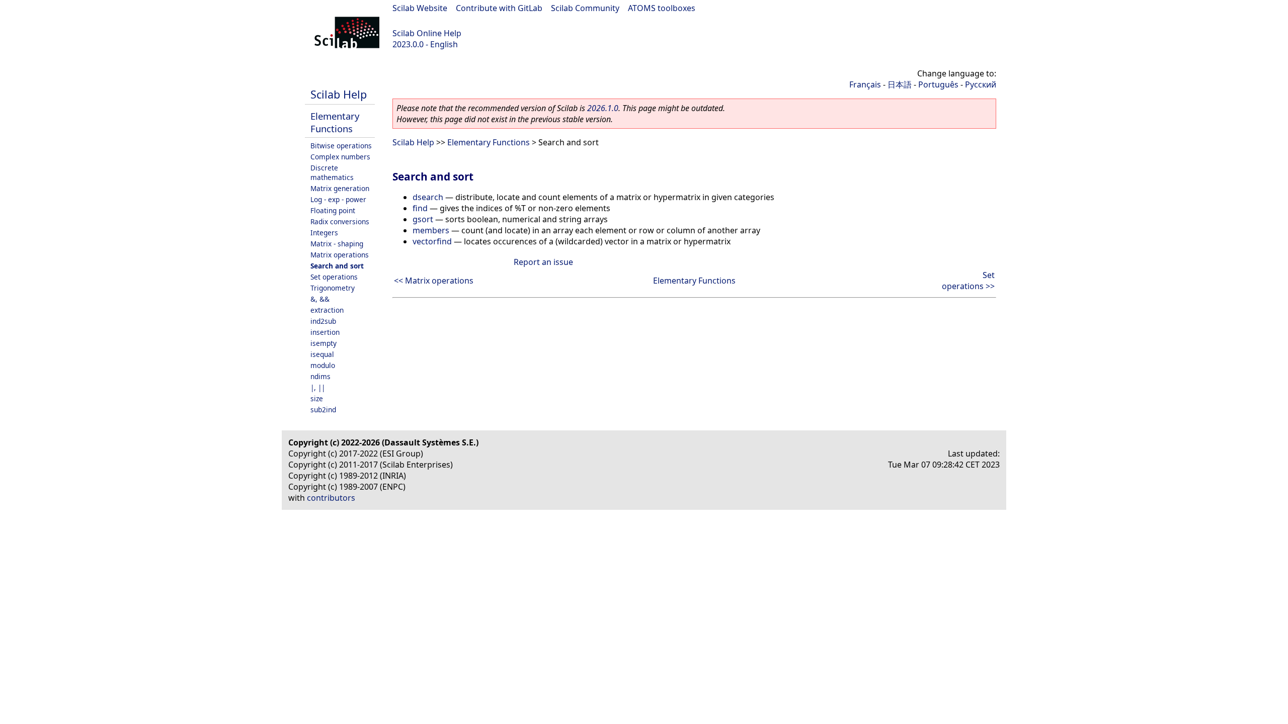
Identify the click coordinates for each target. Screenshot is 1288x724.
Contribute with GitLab (499, 8)
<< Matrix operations (433, 280)
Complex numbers (340, 156)
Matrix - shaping (336, 243)
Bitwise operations (341, 145)
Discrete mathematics (332, 172)
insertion (325, 332)
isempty (323, 343)
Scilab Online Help (426, 33)
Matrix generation (339, 188)
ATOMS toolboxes (661, 8)
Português (938, 84)
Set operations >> (968, 280)
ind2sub (323, 321)
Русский (980, 84)
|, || (317, 387)
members (431, 230)
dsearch (428, 197)
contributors (331, 497)
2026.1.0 (602, 108)
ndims (320, 376)
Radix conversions (339, 221)
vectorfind (432, 241)
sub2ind (323, 409)
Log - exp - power (338, 199)
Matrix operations (339, 254)
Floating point (332, 210)
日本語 (900, 84)
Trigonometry (332, 288)
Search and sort (337, 265)
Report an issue (543, 261)
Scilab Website (419, 8)
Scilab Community (585, 8)
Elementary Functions (334, 122)
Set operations (334, 277)
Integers (324, 232)
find (420, 208)
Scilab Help (338, 94)
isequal (322, 354)
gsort (423, 219)
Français (865, 84)
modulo (322, 365)
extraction (327, 310)
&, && (320, 299)
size (316, 398)
